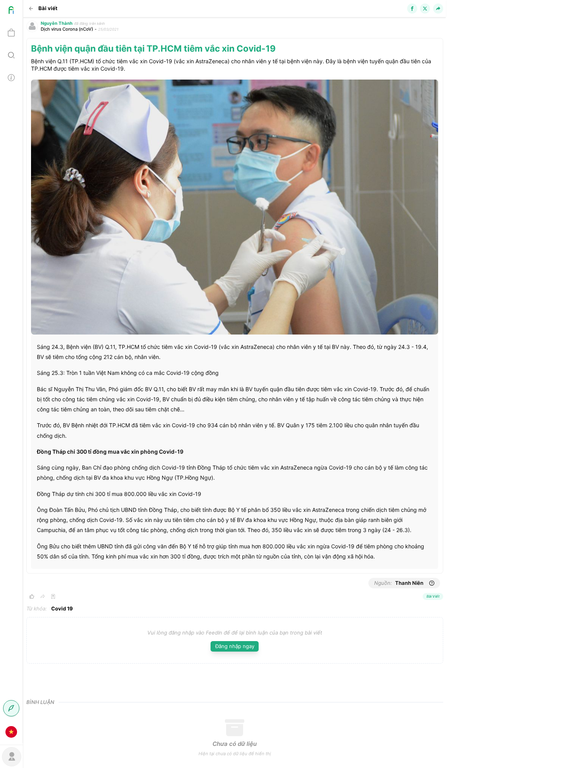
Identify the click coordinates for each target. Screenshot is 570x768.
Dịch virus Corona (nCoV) (67, 29)
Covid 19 (62, 608)
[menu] (11, 371)
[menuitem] (11, 11)
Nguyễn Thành (57, 23)
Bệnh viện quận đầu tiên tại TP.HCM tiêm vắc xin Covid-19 (153, 48)
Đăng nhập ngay (234, 646)
